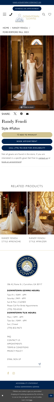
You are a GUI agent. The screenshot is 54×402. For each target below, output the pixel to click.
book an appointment (11, 161)
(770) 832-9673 (14, 328)
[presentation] (16, 213)
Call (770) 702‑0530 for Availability (27, 148)
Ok (51, 395)
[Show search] (44, 14)
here (30, 400)
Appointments (14, 344)
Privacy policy (15, 351)
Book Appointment (27, 141)
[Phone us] (11, 14)
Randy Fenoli (20, 27)
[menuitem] (4, 14)
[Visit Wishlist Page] (50, 14)
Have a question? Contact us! (27, 2)
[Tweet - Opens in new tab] (15, 113)
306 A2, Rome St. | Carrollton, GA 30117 (24, 284)
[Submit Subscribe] (39, 364)
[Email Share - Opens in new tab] (27, 113)
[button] (4, 14)
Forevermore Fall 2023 (16, 32)
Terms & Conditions (17, 347)
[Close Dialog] (2, 395)
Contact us (13, 340)
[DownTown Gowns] (27, 17)
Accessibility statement (27, 383)
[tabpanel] (27, 72)
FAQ (9, 336)
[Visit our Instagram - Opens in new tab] (13, 373)
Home (6, 27)
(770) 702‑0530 (14, 309)
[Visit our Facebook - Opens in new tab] (8, 373)
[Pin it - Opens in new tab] (21, 113)
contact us (43, 158)
